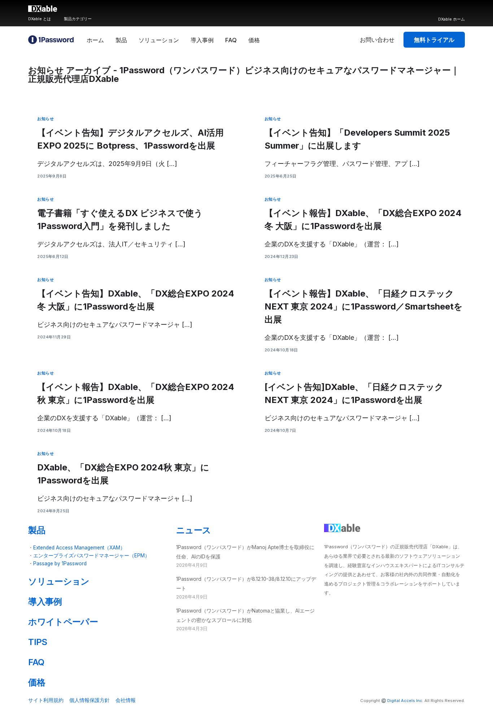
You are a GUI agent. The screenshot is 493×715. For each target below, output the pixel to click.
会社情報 (125, 700)
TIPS (37, 642)
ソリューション (58, 581)
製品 (36, 530)
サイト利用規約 (46, 700)
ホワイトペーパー (63, 622)
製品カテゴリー (78, 18)
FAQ (36, 662)
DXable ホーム (451, 19)
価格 (36, 682)
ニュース (193, 530)
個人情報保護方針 (89, 700)
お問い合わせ (377, 39)
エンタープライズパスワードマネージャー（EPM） (91, 555)
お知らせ (45, 119)
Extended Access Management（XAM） (79, 547)
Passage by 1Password (60, 563)
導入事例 (45, 601)
